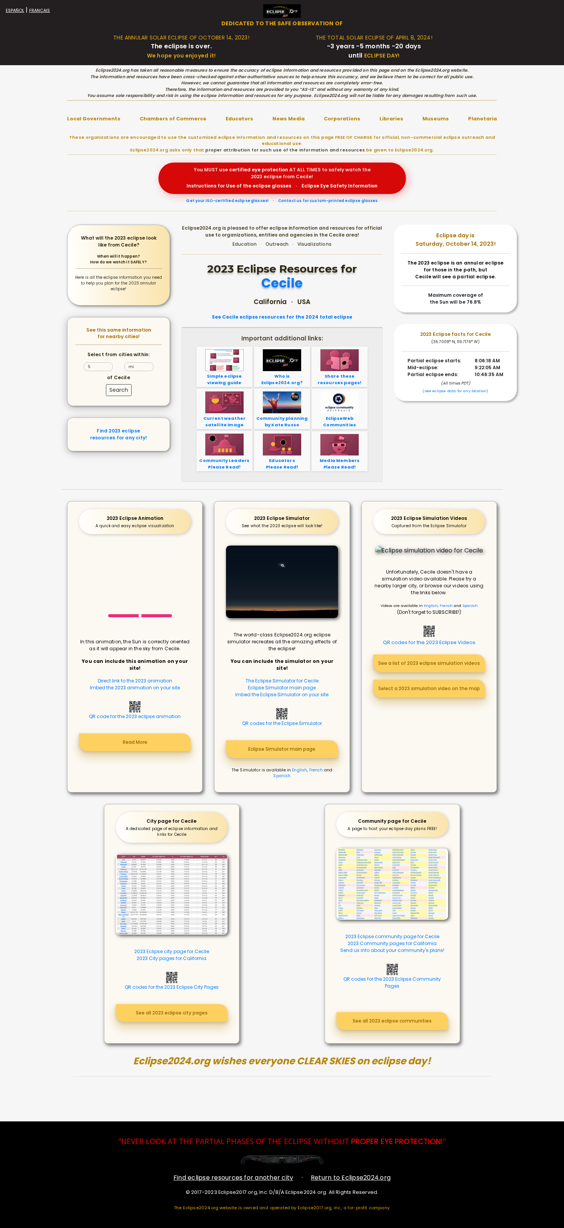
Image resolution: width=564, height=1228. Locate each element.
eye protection (270, 169)
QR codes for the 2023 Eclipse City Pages (172, 987)
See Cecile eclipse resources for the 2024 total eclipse (282, 317)
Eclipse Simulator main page (282, 687)
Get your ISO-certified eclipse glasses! (227, 201)
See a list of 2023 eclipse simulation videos (429, 663)
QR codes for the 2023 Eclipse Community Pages (392, 982)
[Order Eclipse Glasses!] (282, 1159)
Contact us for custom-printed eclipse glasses (328, 201)
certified (240, 169)
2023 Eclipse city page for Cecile (171, 951)
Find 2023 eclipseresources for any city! (118, 434)
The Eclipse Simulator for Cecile (282, 680)
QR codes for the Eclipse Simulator (282, 723)
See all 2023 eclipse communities (392, 1021)
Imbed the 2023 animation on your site (135, 687)
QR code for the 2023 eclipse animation (135, 716)
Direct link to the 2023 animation (135, 680)
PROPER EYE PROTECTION (396, 1141)
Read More (135, 742)
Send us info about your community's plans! (392, 950)
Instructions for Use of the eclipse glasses (238, 185)
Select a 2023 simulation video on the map (429, 688)
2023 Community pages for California (392, 943)
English (299, 770)
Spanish (281, 776)
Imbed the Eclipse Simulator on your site (281, 694)
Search (118, 390)
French (316, 770)
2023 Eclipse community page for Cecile (392, 936)
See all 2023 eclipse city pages (172, 1012)
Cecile (282, 283)
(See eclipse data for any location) (455, 390)
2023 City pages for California (171, 958)
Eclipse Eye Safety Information (340, 185)
